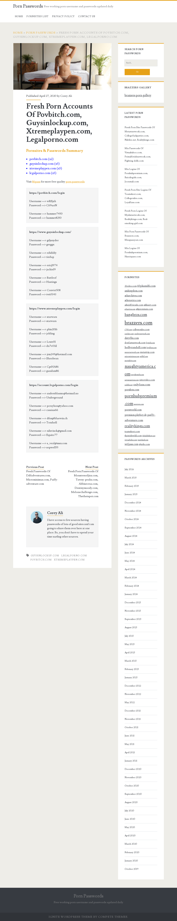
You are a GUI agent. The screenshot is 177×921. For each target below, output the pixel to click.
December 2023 (133, 602)
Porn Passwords (28, 6)
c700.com (128, 329)
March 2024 (131, 577)
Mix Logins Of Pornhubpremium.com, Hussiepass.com (136, 252)
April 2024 (130, 569)
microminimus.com (132, 356)
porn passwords (75, 181)
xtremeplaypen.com (69, 559)
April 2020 (130, 835)
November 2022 (133, 694)
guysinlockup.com (45, 555)
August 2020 (131, 802)
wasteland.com (143, 440)
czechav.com (129, 334)
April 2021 (130, 752)
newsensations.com (132, 380)
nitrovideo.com (147, 380)
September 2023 (133, 619)
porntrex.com (139, 404)
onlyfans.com (141, 384)
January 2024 (131, 594)
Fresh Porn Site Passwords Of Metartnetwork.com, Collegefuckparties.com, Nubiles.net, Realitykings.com (140, 133)
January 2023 (131, 677)
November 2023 (133, 610)
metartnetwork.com (132, 352)
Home (19, 16)
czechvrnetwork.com (142, 334)
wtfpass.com (131, 444)
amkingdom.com (134, 290)
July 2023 (129, 636)
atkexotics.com (133, 300)
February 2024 (132, 586)
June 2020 (130, 819)
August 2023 (131, 627)
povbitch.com (41, 559)
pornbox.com (132, 389)
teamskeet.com (132, 431)
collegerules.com (141, 329)
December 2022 (133, 685)
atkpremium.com (144, 309)
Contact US (86, 16)
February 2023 (132, 669)
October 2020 (132, 785)
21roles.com (131, 286)
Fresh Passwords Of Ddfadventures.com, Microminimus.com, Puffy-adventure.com (42, 478)
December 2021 (133, 710)
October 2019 (131, 869)
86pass (36, 181)
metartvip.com (147, 352)
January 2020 (131, 860)
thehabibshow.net (148, 436)
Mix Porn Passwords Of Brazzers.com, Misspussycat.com (137, 235)
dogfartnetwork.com (135, 342)
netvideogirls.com (137, 374)
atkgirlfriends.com (134, 305)
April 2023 (130, 652)
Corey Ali (66, 96)
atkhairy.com (150, 305)
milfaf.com (144, 356)
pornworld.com (133, 409)
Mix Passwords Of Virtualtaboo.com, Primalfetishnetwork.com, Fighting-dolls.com (138, 154)
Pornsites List (37, 16)
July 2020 (129, 810)
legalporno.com (74, 555)
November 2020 (133, 777)
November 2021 (133, 719)
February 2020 (132, 852)
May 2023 (129, 644)
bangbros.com (136, 314)
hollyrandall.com (135, 347)
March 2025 (131, 477)
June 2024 (130, 552)
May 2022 (130, 702)
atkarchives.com (133, 295)
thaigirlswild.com (133, 435)
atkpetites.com (130, 309)
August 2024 (131, 536)
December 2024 (133, 502)
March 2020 (131, 844)
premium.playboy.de (136, 415)
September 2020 (133, 794)
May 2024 (130, 561)
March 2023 (131, 661)
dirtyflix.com (132, 338)
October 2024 (132, 519)
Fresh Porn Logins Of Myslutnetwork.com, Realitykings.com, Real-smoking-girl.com (136, 217)
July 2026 (129, 469)
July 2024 (129, 544)
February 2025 (132, 486)
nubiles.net (129, 385)
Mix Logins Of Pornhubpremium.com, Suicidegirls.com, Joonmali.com (136, 175)
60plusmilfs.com (146, 286)
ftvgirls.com (150, 343)
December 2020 (133, 769)
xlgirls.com (144, 444)
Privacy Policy (63, 16)
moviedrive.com (130, 360)
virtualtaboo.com (131, 440)
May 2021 (129, 744)
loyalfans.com (152, 347)
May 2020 (130, 827)
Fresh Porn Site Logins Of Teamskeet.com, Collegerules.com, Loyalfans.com (138, 196)
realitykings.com (137, 426)
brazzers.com (138, 322)
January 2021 (131, 760)
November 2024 (133, 511)
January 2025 (131, 494)
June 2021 (129, 735)
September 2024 (133, 527)
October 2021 (131, 727)
